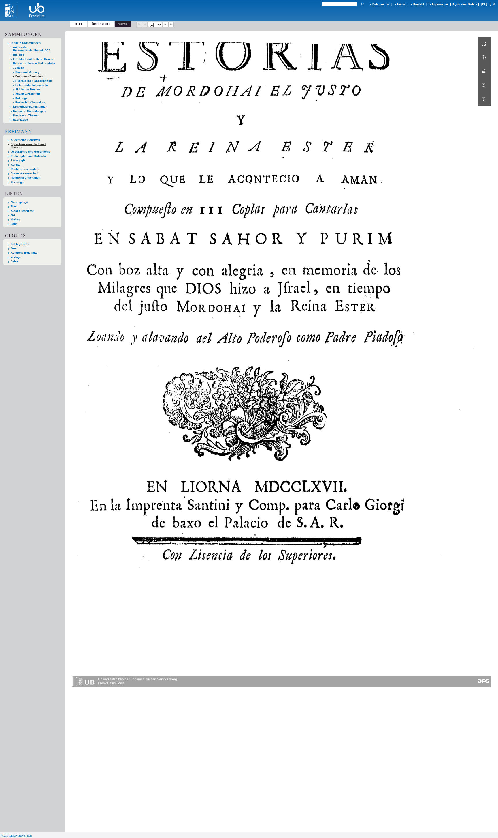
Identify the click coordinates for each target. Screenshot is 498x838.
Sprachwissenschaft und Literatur (28, 146)
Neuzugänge (19, 202)
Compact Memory (27, 72)
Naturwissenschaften (25, 177)
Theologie (17, 182)
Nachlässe (20, 119)
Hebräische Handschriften (33, 80)
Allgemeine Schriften (25, 139)
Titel (78, 24)
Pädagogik (18, 160)
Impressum (440, 4)
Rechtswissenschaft (25, 169)
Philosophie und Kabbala (28, 156)
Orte (14, 248)
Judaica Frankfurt (27, 93)
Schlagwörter (20, 244)
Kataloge (21, 98)
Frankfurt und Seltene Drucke (33, 59)
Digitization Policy (464, 4)
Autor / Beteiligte (22, 210)
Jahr (14, 223)
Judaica (18, 67)
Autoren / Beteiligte (24, 252)
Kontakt (418, 4)
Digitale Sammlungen (26, 42)
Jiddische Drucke (27, 89)
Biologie (18, 54)
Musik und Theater (26, 115)
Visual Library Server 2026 (16, 835)
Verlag (15, 219)
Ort (13, 215)
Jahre (15, 261)
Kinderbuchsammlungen (30, 106)
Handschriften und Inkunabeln (34, 63)
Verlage (16, 257)
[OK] (362, 4)
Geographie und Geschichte (30, 151)
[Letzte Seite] (171, 24)
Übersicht (101, 24)
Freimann (18, 131)
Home (401, 4)
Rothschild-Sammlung (30, 102)
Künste (15, 164)
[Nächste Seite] (165, 24)
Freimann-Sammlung (29, 76)
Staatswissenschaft (24, 173)
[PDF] (484, 85)
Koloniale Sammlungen (29, 111)
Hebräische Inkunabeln (31, 85)
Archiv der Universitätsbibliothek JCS (31, 49)
